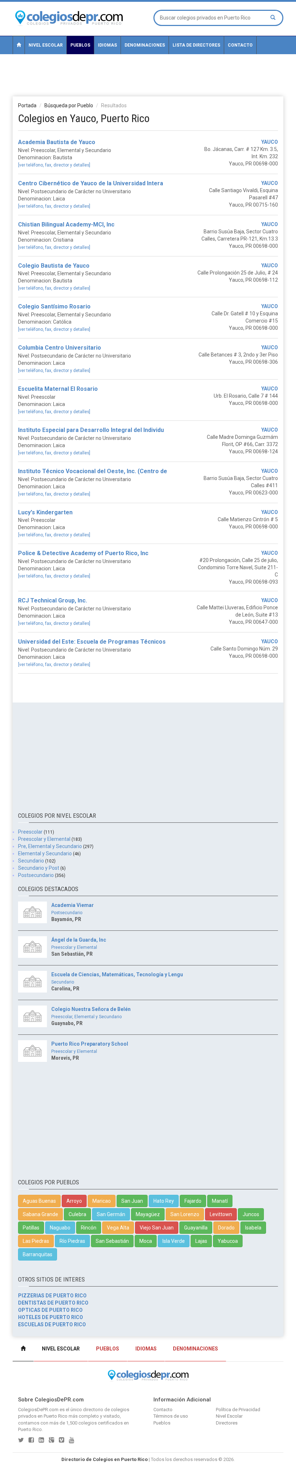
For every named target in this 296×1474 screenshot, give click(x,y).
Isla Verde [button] (173, 1241)
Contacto (240, 45)
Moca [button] (145, 1241)
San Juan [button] (132, 1201)
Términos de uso (170, 1416)
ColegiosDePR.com (38, 1409)
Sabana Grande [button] (40, 1214)
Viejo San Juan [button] (157, 1228)
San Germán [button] (111, 1214)
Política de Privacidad (238, 1409)
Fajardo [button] (192, 1201)
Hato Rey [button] (163, 1201)
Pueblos (80, 45)
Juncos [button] (251, 1214)
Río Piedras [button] (72, 1241)
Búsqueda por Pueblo (68, 105)
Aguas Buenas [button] (39, 1201)
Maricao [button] (101, 1201)
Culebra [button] (77, 1214)
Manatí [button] (220, 1201)
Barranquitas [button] (37, 1254)
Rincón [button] (88, 1228)
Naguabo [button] (60, 1228)
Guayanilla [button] (196, 1228)
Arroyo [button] (74, 1201)
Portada (27, 105)
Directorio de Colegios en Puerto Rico (104, 1459)
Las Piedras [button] (36, 1241)
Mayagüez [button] (148, 1214)
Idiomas (107, 45)
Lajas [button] (201, 1241)
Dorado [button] (226, 1228)
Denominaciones (145, 45)
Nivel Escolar (46, 45)
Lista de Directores (196, 45)
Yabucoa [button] (228, 1241)
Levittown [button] (221, 1214)
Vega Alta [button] (118, 1228)
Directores (227, 1423)
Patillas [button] (31, 1228)
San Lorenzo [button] (184, 1214)
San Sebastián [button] (112, 1241)
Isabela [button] (253, 1228)
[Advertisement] (148, 75)
